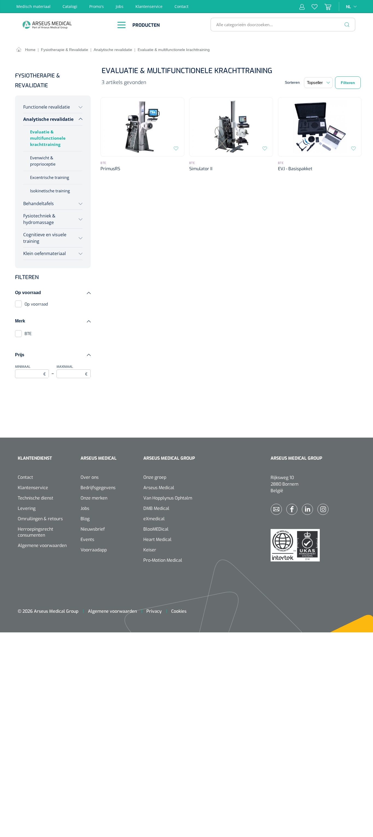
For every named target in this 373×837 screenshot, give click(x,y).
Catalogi (70, 6)
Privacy (154, 611)
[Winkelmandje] (324, 6)
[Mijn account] (302, 6)
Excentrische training (49, 177)
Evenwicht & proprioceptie (42, 161)
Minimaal (30, 370)
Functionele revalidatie (46, 107)
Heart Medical (157, 539)
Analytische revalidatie (48, 119)
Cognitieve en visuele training (44, 238)
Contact (181, 6)
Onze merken (94, 498)
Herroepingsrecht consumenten (35, 532)
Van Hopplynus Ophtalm (167, 498)
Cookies (179, 611)
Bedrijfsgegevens (98, 488)
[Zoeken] (347, 24)
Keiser (149, 550)
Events (87, 539)
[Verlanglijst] (311, 6)
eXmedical (154, 519)
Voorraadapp (94, 550)
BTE (28, 333)
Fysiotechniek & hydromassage (39, 219)
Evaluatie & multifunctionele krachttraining (48, 138)
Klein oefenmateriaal (44, 253)
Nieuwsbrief (93, 529)
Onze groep (154, 477)
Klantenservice (148, 6)
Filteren (348, 82)
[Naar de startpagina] (61, 25)
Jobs (119, 6)
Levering (26, 508)
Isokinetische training (50, 190)
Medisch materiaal (33, 6)
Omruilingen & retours (40, 519)
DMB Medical (156, 508)
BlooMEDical (155, 529)
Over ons (90, 477)
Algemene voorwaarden (42, 545)
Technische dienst (35, 498)
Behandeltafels (38, 204)
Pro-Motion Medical (162, 560)
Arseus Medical (158, 488)
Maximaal (72, 370)
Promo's (96, 6)
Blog (85, 519)
